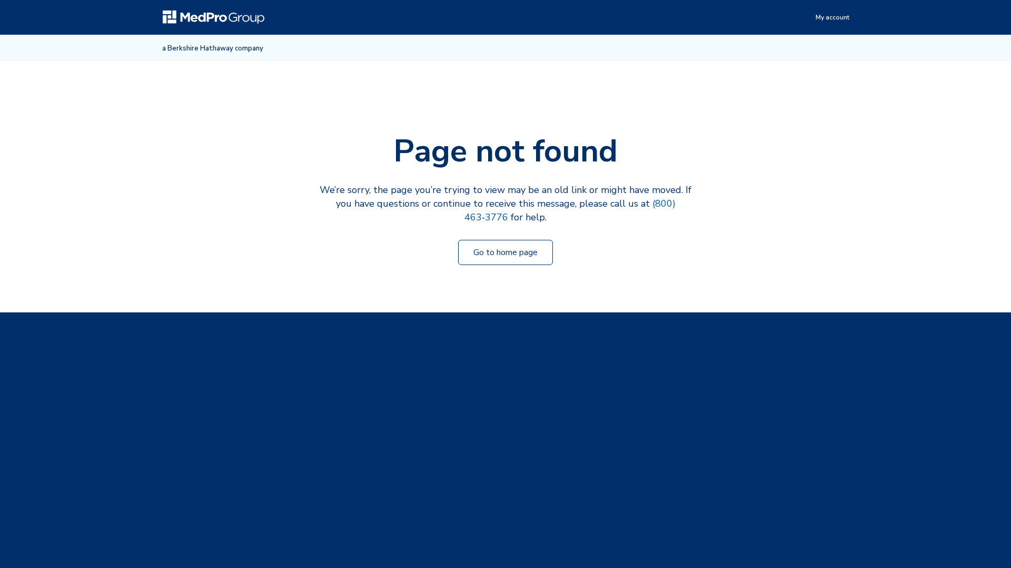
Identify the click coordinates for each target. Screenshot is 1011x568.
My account (832, 17)
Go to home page (505, 252)
